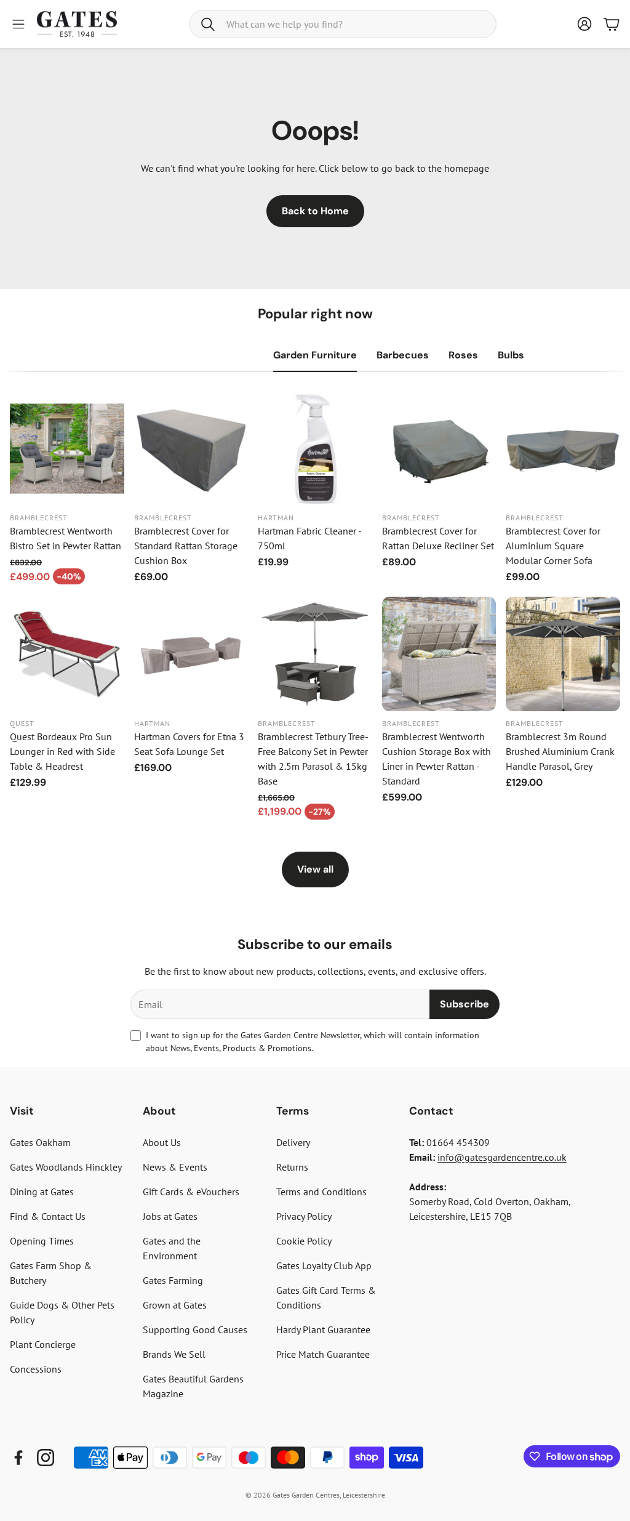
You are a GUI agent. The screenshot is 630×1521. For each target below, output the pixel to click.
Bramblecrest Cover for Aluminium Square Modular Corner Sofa (553, 546)
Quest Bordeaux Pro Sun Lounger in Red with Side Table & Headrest (62, 751)
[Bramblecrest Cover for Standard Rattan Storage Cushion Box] (191, 449)
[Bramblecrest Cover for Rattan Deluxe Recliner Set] (439, 449)
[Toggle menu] (18, 24)
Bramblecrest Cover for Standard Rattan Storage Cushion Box (185, 546)
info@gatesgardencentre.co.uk (502, 1157)
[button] (342, 24)
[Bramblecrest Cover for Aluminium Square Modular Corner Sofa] (563, 449)
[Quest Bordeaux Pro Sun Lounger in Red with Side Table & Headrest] (67, 654)
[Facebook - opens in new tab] (18, 1457)
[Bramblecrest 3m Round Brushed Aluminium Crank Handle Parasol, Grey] (563, 654)
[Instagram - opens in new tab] (45, 1457)
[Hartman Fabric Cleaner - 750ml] (315, 449)
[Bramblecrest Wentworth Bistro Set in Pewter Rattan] (67, 449)
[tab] (315, 355)
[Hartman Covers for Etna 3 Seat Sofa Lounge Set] (191, 654)
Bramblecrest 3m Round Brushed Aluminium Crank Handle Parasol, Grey (560, 751)
